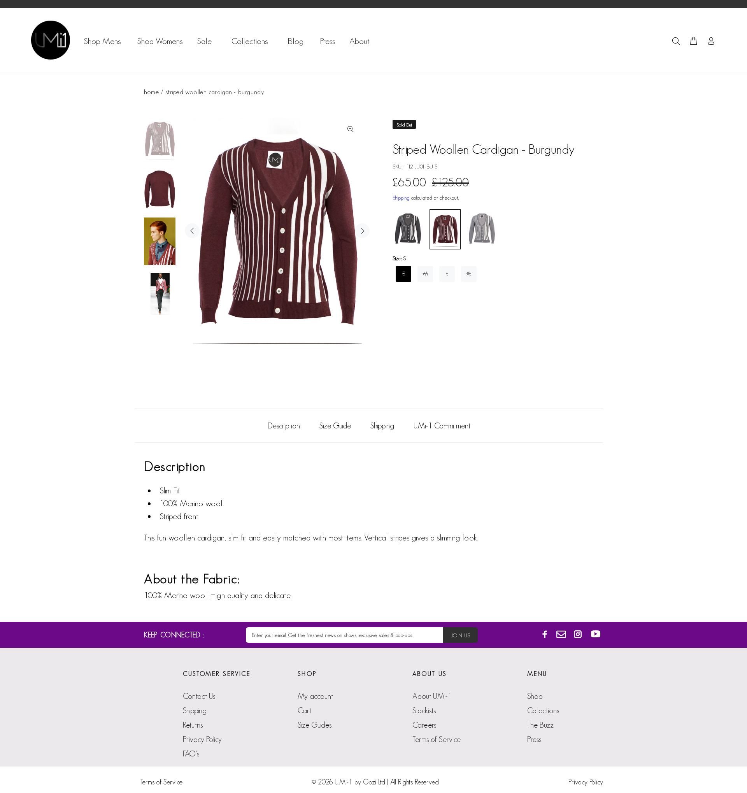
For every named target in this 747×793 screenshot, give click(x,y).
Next (362, 230)
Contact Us (199, 696)
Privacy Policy (202, 739)
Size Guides (314, 725)
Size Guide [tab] (335, 425)
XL (468, 273)
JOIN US (460, 635)
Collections (543, 710)
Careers (424, 725)
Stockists (424, 710)
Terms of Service (436, 739)
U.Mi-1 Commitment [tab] (442, 425)
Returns (193, 725)
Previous (192, 230)
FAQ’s (191, 753)
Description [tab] (284, 425)
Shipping (401, 198)
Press (534, 739)
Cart (304, 710)
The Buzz (540, 725)
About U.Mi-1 (432, 696)
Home (151, 91)
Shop (534, 696)
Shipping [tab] (382, 425)
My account (315, 696)
